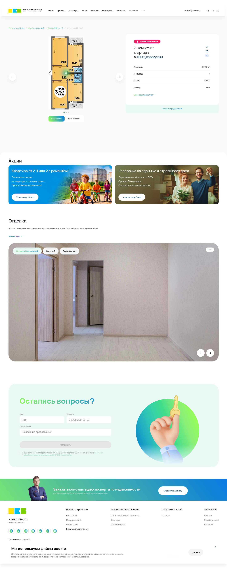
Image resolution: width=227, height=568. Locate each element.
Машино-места (118, 524)
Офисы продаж (211, 520)
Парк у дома (72, 524)
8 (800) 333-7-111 (193, 10)
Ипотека (95, 10)
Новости (208, 515)
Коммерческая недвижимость (125, 515)
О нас (50, 10)
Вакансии (120, 10)
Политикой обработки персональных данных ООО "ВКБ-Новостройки (63, 454)
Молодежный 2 (73, 520)
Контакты (133, 10)
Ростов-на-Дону (16, 28)
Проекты (61, 10)
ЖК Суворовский (36, 28)
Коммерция (107, 10)
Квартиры (73, 10)
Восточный (71, 515)
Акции (85, 10)
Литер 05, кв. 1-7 (56, 28)
